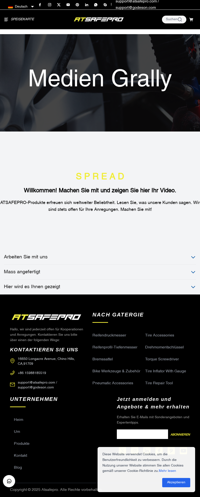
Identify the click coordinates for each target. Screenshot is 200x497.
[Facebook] (40, 5)
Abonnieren (180, 434)
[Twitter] (58, 5)
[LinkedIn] (86, 5)
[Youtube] (68, 5)
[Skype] (105, 5)
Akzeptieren (176, 482)
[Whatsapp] (96, 5)
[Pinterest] (77, 5)
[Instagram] (49, 5)
